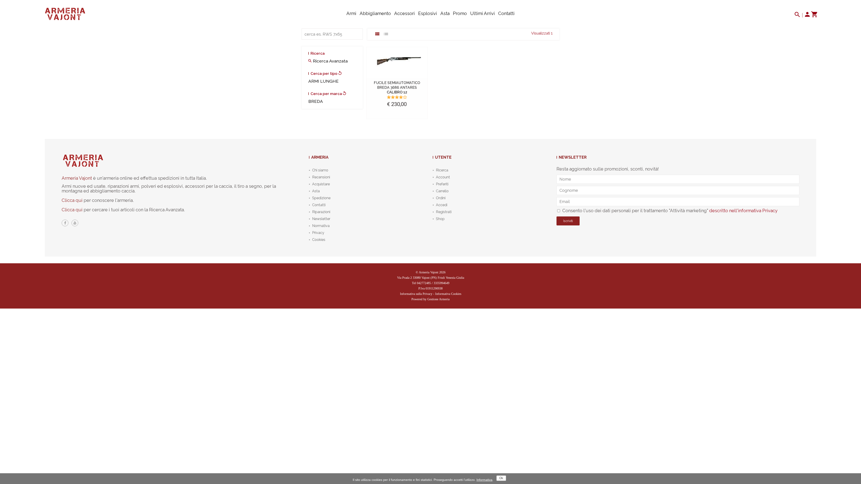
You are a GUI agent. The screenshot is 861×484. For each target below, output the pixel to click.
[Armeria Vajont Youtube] (75, 223)
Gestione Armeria (438, 299)
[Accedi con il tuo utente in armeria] (807, 15)
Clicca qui (72, 200)
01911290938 (434, 288)
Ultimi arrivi (482, 13)
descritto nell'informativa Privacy (743, 210)
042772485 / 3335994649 (433, 283)
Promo (460, 13)
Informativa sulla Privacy (416, 294)
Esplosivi (427, 13)
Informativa (484, 480)
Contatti (506, 13)
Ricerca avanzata (330, 60)
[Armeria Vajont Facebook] (65, 223)
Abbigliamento (375, 13)
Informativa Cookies (448, 294)
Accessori (404, 13)
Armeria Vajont (77, 178)
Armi (351, 13)
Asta (445, 13)
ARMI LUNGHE (323, 81)
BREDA (315, 101)
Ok (501, 478)
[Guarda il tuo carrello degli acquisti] (814, 15)
